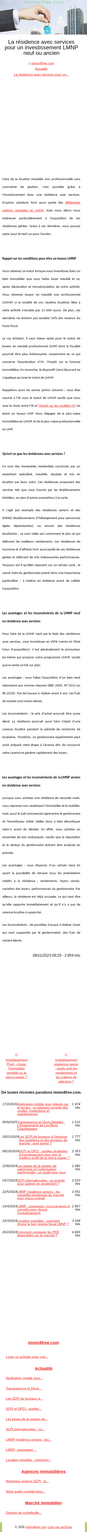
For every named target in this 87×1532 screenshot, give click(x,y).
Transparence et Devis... (24, 1388)
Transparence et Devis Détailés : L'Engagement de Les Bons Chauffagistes (41, 1125)
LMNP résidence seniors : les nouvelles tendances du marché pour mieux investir (40, 1195)
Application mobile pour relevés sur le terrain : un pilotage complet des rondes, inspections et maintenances (43, 1109)
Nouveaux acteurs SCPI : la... (27, 1481)
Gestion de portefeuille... (24, 1512)
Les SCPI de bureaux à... (24, 1398)
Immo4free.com (36, 1527)
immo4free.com (42, 63)
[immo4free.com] (43, 17)
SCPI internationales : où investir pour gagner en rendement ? (41, 1182)
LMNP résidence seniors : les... (29, 1439)
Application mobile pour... (24, 1378)
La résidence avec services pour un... (41, 74)
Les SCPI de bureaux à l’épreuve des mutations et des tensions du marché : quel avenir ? (43, 1140)
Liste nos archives (60, 1527)
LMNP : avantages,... (21, 1450)
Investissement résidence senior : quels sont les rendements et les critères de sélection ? (66, 1070)
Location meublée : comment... (28, 1460)
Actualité (41, 69)
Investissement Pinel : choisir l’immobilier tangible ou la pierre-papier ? (17, 1068)
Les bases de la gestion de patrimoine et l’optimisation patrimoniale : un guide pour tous (41, 1169)
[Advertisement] (43, 123)
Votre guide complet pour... (25, 1491)
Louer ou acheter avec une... (27, 1357)
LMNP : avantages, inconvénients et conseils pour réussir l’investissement (43, 1209)
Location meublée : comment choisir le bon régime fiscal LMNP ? (43, 1222)
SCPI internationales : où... (25, 1429)
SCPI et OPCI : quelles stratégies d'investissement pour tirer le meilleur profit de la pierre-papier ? (44, 1154)
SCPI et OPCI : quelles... (24, 1408)
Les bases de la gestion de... (27, 1419)
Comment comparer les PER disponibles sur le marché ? (38, 1233)
